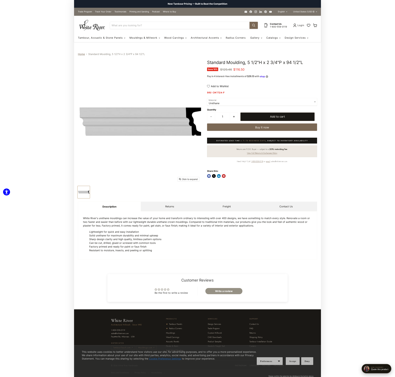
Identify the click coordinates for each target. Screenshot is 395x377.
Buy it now (262, 127)
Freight (227, 206)
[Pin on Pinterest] (224, 176)
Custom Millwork (215, 332)
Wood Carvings (174, 37)
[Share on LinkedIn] (219, 176)
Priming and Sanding (139, 12)
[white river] (92, 25)
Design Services (295, 37)
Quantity (211, 109)
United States (304, 11)
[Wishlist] (308, 25)
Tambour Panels (174, 324)
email (268, 161)
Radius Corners (235, 37)
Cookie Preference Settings (165, 358)
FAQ (251, 328)
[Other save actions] (279, 361)
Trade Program (85, 12)
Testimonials (120, 12)
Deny (307, 361)
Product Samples (215, 341)
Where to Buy (169, 12)
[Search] (253, 25)
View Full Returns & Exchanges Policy (262, 153)
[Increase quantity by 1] (234, 116)
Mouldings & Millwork (143, 37)
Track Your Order (103, 12)
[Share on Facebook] (209, 176)
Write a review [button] (224, 291)
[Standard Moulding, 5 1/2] (84, 192)
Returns (169, 206)
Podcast (156, 12)
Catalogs (272, 37)
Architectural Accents (205, 37)
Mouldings (170, 332)
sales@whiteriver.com (120, 333)
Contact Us (286, 206)
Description (109, 206)
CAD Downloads (215, 337)
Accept (292, 361)
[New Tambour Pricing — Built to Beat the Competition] (197, 4)
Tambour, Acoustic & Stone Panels (101, 37)
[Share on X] (214, 176)
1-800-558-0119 (257, 161)
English (281, 11)
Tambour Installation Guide (260, 341)
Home (81, 54)
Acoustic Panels (172, 341)
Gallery (255, 37)
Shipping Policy (256, 337)
